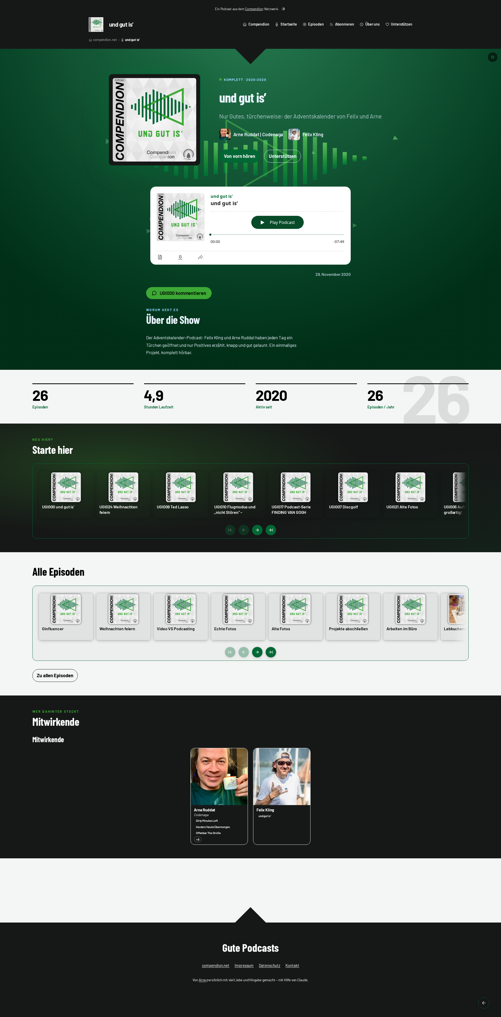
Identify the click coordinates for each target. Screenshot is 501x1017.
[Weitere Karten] (257, 530)
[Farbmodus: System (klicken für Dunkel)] (283, 8)
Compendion (254, 9)
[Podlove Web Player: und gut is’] (250, 226)
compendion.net (105, 40)
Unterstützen (282, 156)
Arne (202, 980)
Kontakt (292, 965)
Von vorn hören (239, 156)
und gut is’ (121, 24)
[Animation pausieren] (492, 57)
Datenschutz (269, 965)
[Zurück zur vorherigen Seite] (484, 1003)
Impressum (244, 965)
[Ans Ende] (271, 530)
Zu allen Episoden (55, 675)
